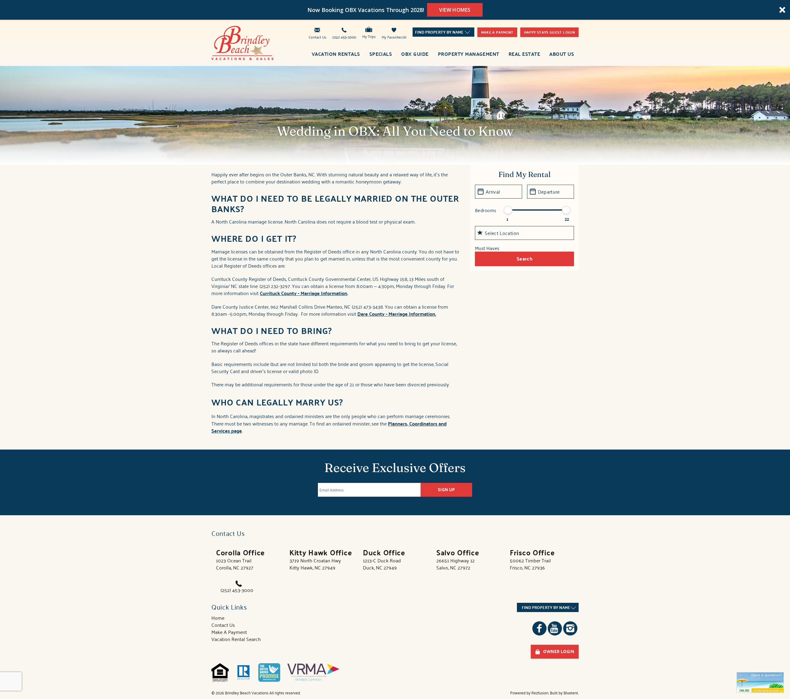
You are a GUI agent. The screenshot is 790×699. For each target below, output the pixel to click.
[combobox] (443, 32)
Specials (380, 53)
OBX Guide (414, 53)
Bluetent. (571, 692)
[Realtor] (243, 672)
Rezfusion (539, 692)
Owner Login (558, 651)
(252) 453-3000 (344, 36)
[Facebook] (539, 628)
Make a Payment (497, 32)
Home (217, 617)
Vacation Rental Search (236, 639)
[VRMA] (313, 672)
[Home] (242, 42)
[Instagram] (570, 628)
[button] (395, 10)
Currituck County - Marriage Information (303, 293)
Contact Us (317, 36)
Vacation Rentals (336, 53)
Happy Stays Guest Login (549, 32)
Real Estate (524, 53)
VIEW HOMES (455, 9)
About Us (561, 53)
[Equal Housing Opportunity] (220, 672)
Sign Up (446, 489)
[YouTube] (555, 628)
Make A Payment (229, 631)
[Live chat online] (760, 682)
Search (525, 258)
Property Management (468, 53)
